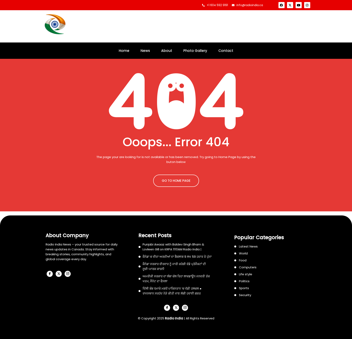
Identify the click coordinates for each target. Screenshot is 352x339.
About (166, 50)
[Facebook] (281, 5)
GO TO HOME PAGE (176, 180)
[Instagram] (307, 5)
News (145, 50)
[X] (59, 274)
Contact (225, 50)
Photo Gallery (195, 50)
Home (124, 50)
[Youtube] (299, 5)
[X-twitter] (290, 5)
